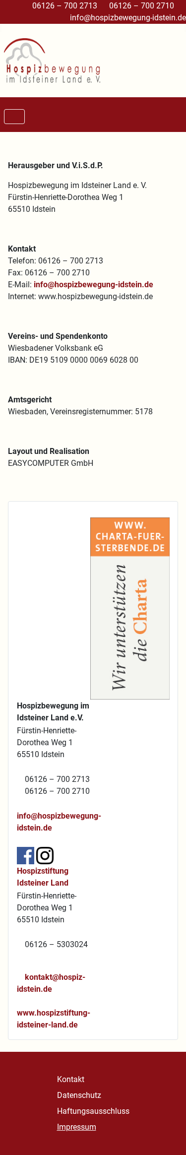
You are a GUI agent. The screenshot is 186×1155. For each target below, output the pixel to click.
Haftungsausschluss (93, 1111)
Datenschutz (79, 1095)
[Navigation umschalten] (14, 116)
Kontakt (70, 1079)
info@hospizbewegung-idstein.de (128, 17)
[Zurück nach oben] (168, 1136)
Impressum (76, 1127)
